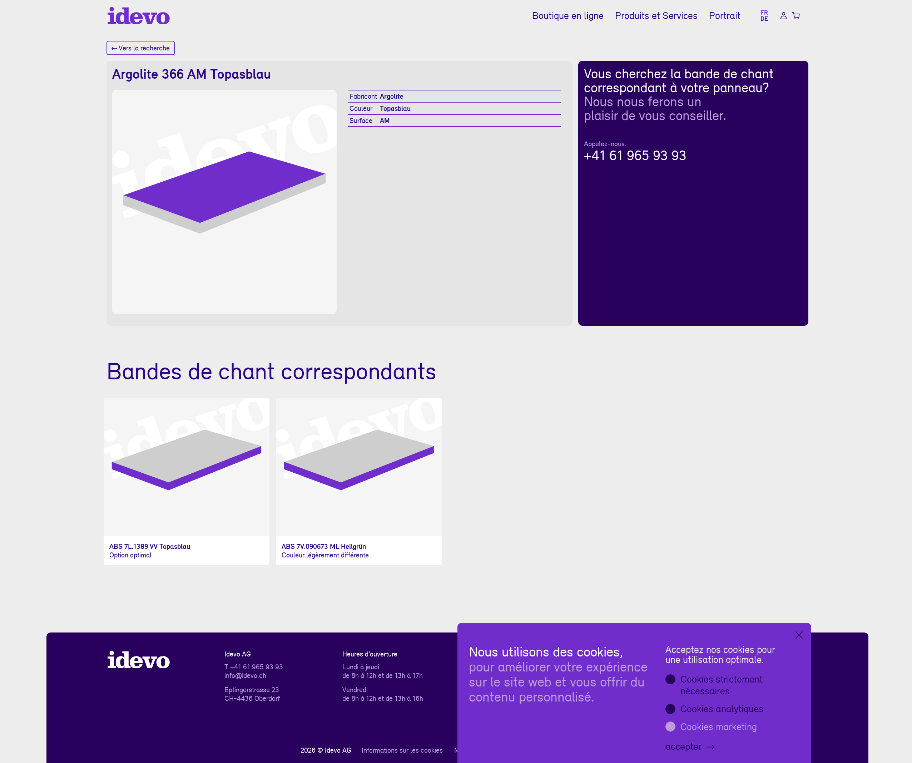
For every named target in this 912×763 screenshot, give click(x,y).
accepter (683, 746)
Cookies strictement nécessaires (721, 685)
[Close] (799, 635)
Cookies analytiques (721, 708)
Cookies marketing (718, 726)
